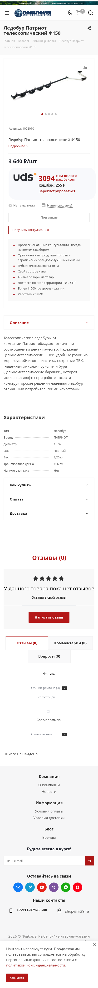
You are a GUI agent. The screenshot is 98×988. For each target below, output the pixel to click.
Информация (49, 802)
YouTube (42, 887)
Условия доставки (49, 817)
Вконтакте (18, 887)
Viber (54, 887)
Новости (49, 791)
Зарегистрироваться (57, 191)
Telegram (30, 887)
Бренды (49, 837)
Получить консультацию (30, 230)
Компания (49, 776)
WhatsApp (65, 887)
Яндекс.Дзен (77, 887)
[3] (49, 88)
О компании (49, 784)
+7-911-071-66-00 (32, 910)
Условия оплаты (49, 811)
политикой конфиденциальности (35, 965)
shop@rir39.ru (77, 911)
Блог (49, 829)
